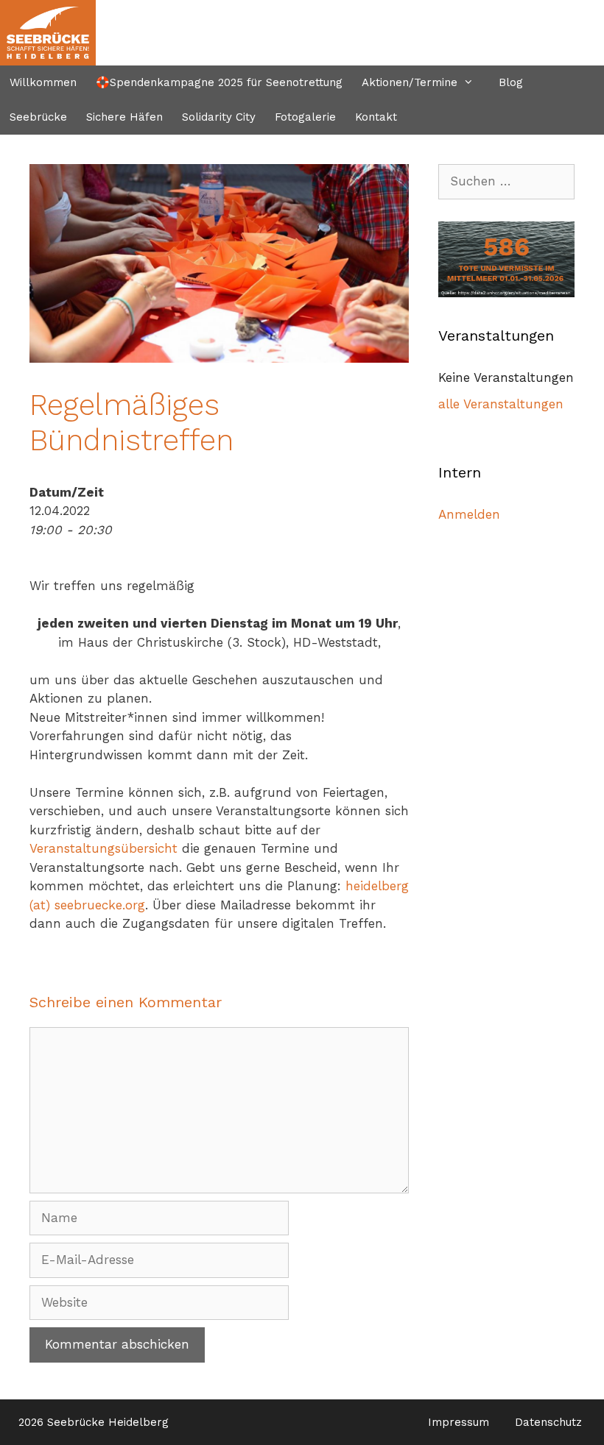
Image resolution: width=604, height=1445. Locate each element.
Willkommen (43, 82)
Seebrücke (38, 117)
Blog (511, 82)
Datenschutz (548, 1422)
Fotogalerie (305, 117)
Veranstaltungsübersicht (103, 848)
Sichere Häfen (124, 117)
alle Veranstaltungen (500, 404)
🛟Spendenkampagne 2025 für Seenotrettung (219, 82)
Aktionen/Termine (409, 82)
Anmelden (469, 514)
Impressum (458, 1422)
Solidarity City (219, 117)
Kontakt (376, 117)
